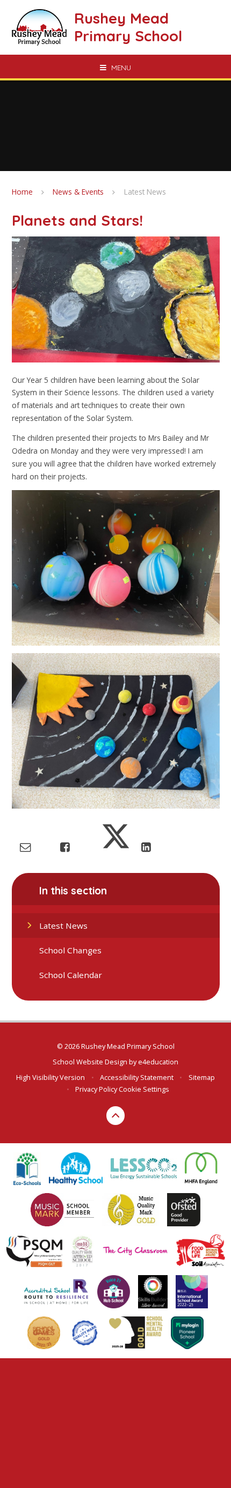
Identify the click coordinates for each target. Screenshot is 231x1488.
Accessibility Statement (137, 1077)
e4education (158, 1062)
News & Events (78, 192)
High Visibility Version (50, 1077)
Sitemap (202, 1077)
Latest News (145, 192)
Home (22, 192)
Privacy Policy (96, 1089)
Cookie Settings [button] (144, 1089)
